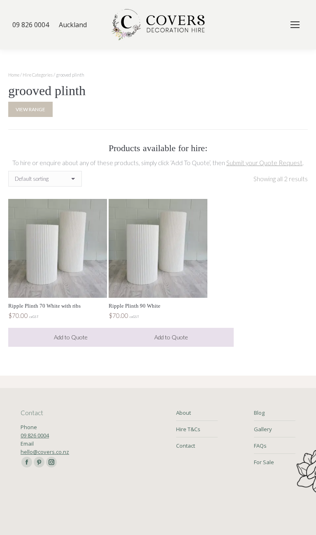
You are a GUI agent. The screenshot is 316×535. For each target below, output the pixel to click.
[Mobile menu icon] (295, 24)
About (183, 412)
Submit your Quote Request (264, 162)
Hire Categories (38, 74)
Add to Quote (71, 337)
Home (13, 74)
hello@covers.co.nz (45, 452)
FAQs (260, 445)
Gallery (263, 429)
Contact (185, 445)
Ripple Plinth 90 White (134, 306)
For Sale (264, 462)
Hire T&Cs (188, 429)
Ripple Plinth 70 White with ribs (44, 306)
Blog (259, 412)
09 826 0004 (35, 435)
